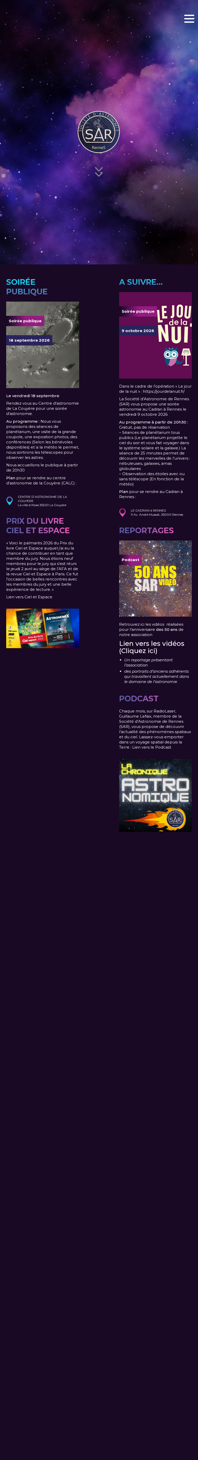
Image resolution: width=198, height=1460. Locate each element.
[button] (189, 18)
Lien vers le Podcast (151, 747)
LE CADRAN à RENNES (148, 510)
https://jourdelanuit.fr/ (164, 391)
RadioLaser (164, 711)
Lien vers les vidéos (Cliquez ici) (151, 647)
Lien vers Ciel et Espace (29, 596)
